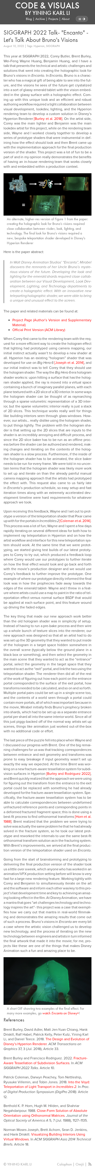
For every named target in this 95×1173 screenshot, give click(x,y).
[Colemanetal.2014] (75, 520)
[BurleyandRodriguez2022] (68, 773)
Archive (40, 19)
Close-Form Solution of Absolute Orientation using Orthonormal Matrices (45, 1113)
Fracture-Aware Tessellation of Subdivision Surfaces (45, 1060)
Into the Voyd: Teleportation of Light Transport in (47, 1084)
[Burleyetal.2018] (48, 118)
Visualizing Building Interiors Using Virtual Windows (44, 1137)
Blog (29, 19)
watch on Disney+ (60, 1013)
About (65, 19)
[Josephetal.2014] (69, 362)
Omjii (80, 1164)
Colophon (64, 1164)
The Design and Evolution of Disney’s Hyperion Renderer (46, 1041)
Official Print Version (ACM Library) (38, 329)
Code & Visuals (47, 5)
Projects (53, 19)
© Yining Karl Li (18, 1164)
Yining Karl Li (51, 13)
